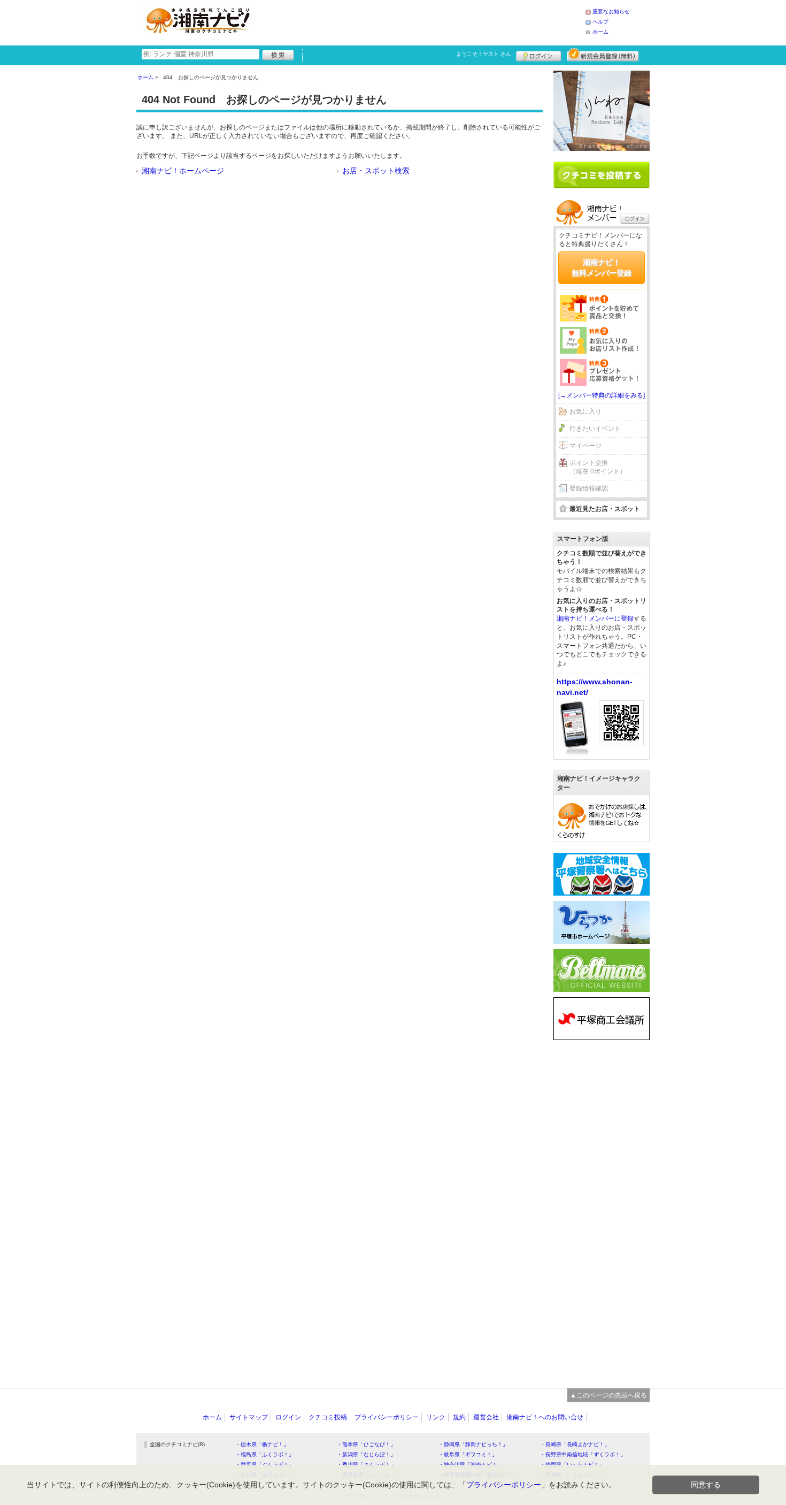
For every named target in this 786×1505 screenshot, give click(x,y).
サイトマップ (248, 1417)
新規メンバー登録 (603, 55)
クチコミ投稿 (328, 1417)
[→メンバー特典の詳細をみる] (601, 395)
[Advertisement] (422, 21)
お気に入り (585, 411)
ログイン (538, 55)
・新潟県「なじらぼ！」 (366, 1454)
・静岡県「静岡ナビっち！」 (473, 1444)
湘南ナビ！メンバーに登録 (595, 618)
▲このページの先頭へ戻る (608, 1395)
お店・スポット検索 (376, 170)
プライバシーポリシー (387, 1417)
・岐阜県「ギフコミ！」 (467, 1454)
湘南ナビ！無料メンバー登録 (601, 267)
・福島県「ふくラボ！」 (264, 1454)
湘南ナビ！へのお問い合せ (544, 1417)
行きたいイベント (595, 428)
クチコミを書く (601, 175)
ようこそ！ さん (483, 54)
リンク (435, 1417)
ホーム (600, 32)
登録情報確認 (588, 488)
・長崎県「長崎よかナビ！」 (575, 1444)
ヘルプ (600, 22)
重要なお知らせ (611, 11)
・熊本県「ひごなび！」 (366, 1444)
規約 (459, 1417)
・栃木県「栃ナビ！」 (262, 1444)
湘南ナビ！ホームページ (183, 170)
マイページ (585, 445)
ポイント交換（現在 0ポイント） (597, 467)
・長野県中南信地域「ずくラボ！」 (583, 1454)
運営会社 (486, 1417)
